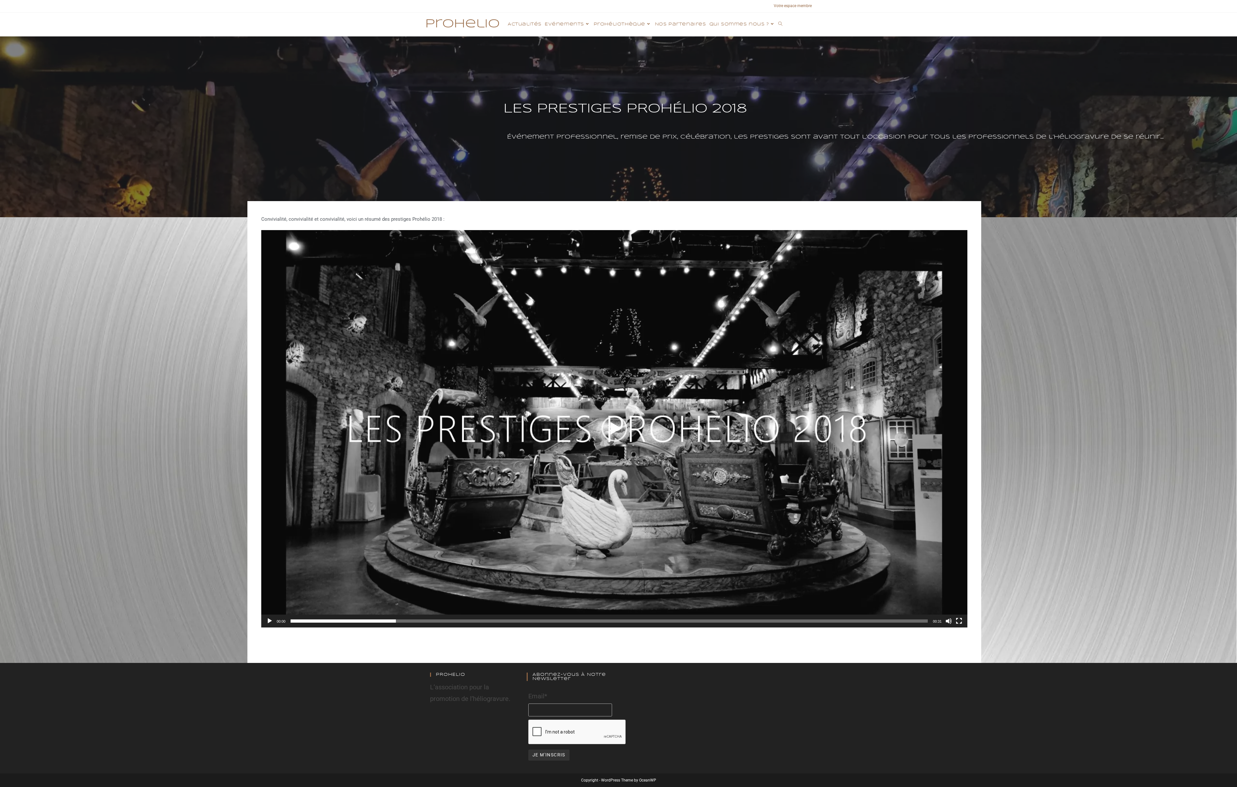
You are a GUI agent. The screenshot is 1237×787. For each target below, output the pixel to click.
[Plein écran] (959, 621)
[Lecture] (269, 621)
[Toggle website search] (780, 24)
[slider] (609, 621)
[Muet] (948, 621)
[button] (614, 429)
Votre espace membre (793, 6)
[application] (614, 428)
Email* (537, 696)
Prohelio (462, 24)
